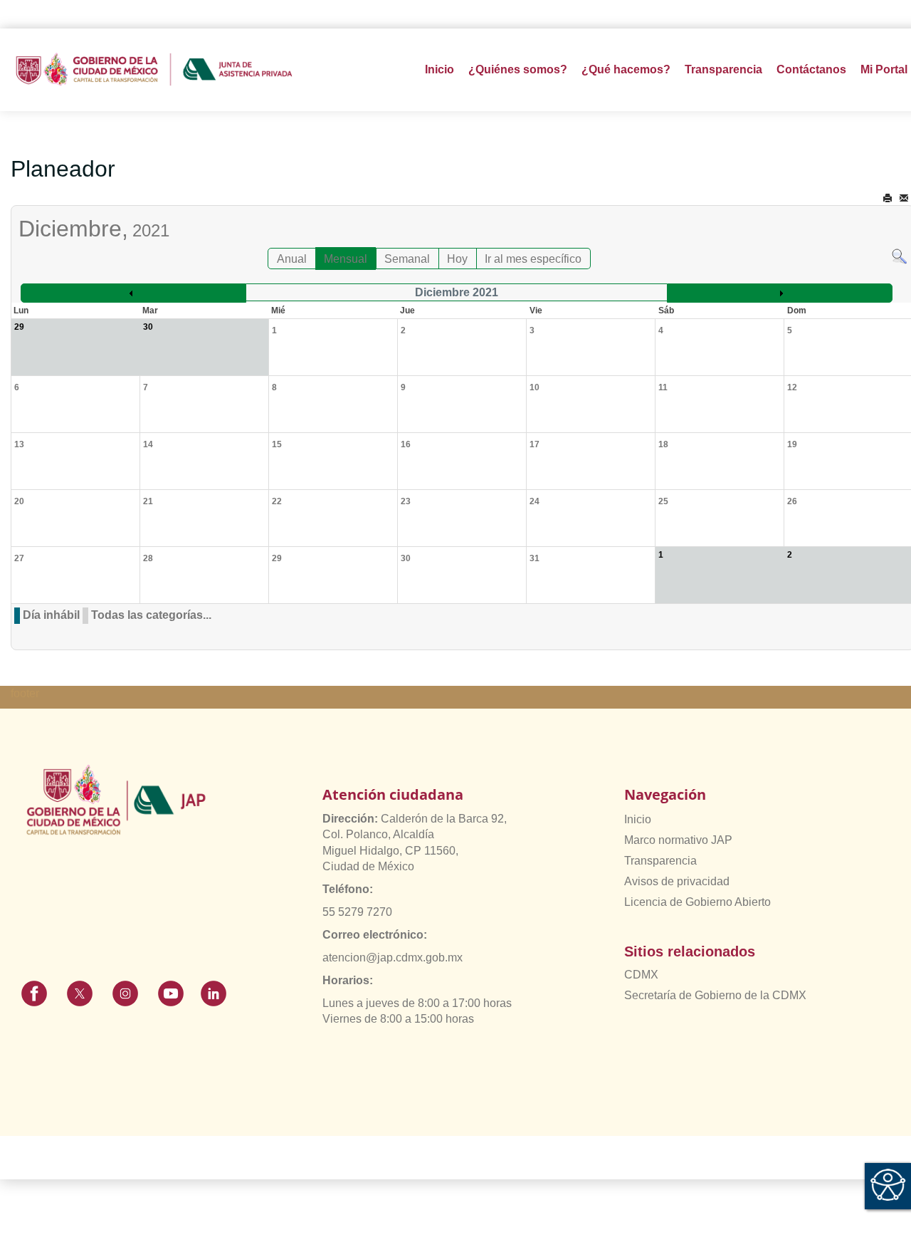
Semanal (407, 259)
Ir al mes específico (533, 259)
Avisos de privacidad (677, 881)
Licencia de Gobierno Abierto (697, 902)
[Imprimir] (887, 198)
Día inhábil (51, 615)
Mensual (345, 259)
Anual (292, 259)
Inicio (439, 69)
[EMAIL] (904, 198)
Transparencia (660, 861)
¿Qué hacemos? (625, 69)
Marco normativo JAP (678, 840)
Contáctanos (811, 69)
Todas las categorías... (151, 615)
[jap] (154, 70)
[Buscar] (899, 255)
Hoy (457, 259)
